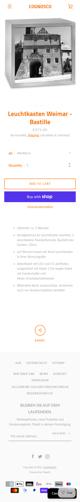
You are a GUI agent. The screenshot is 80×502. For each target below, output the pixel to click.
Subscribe (59, 433)
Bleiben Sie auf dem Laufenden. (40, 408)
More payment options (40, 206)
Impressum (40, 380)
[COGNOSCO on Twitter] (40, 456)
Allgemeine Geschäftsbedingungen (40, 387)
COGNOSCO (40, 6)
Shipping (33, 135)
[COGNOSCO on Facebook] (33, 456)
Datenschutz (36, 363)
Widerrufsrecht (40, 393)
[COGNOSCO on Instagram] (47, 456)
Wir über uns (24, 374)
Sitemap (58, 363)
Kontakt (60, 374)
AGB (18, 363)
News (44, 374)
